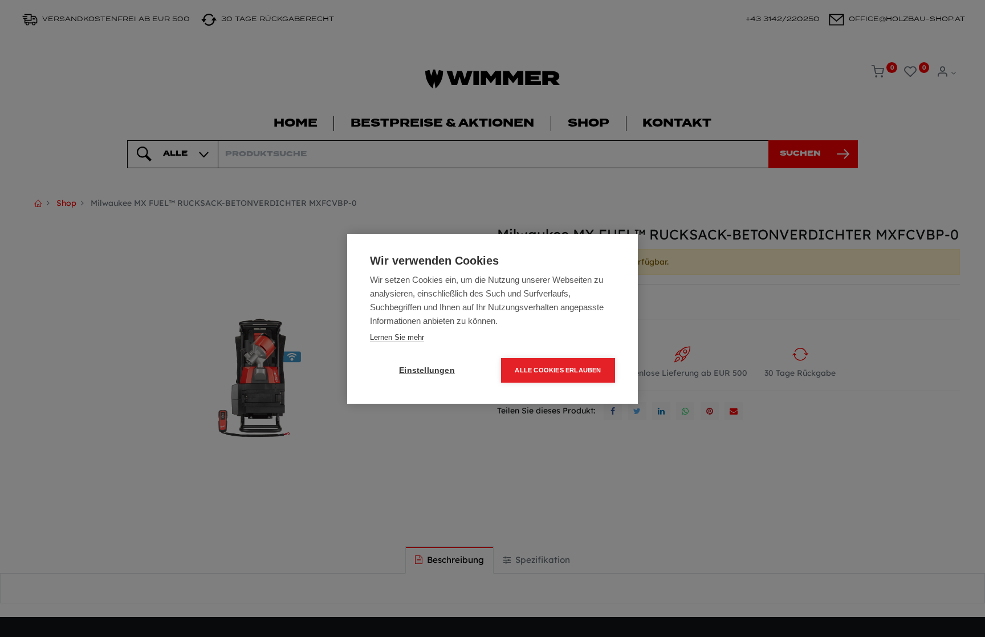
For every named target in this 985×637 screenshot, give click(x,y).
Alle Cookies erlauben (558, 370)
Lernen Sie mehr (397, 337)
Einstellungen (427, 370)
